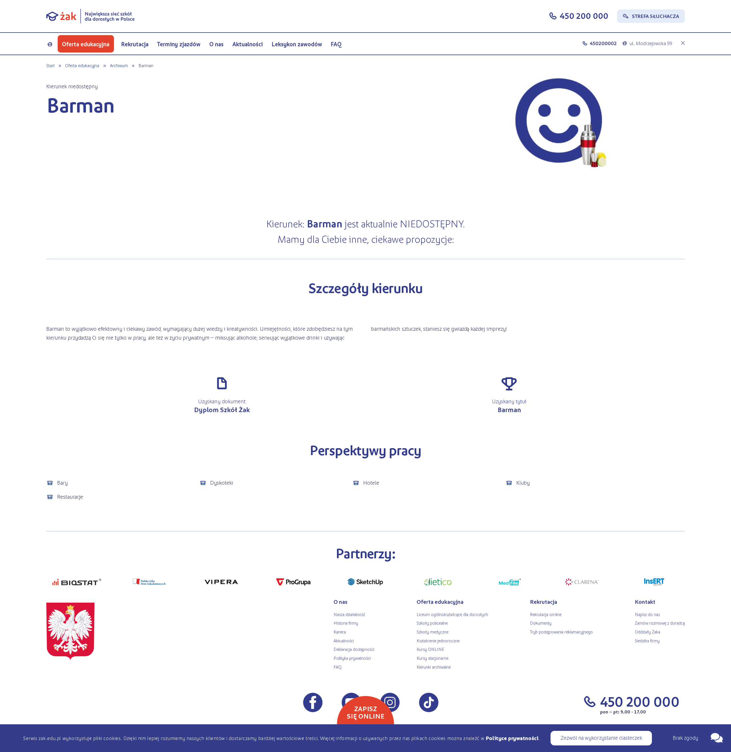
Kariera (340, 631)
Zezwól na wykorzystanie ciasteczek (601, 737)
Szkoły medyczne (432, 631)
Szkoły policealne (432, 622)
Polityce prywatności (512, 738)
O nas (216, 44)
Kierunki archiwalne (434, 666)
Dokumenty (540, 622)
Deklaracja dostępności (354, 649)
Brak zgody (685, 737)
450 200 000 (584, 15)
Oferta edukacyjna (85, 44)
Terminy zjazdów (178, 44)
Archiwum (119, 65)
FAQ (336, 44)
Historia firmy (346, 622)
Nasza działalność (349, 614)
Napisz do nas (647, 614)
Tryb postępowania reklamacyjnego (561, 631)
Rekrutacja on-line (545, 614)
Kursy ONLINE (430, 649)
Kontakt (645, 601)
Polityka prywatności (352, 658)
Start (50, 65)
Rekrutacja (134, 44)
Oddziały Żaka (647, 631)
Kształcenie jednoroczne (438, 640)
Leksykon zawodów (297, 44)
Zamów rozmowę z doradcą (660, 622)
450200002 (603, 43)
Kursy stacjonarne (432, 658)
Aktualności (247, 44)
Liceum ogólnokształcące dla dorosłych (452, 614)
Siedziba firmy (647, 640)
